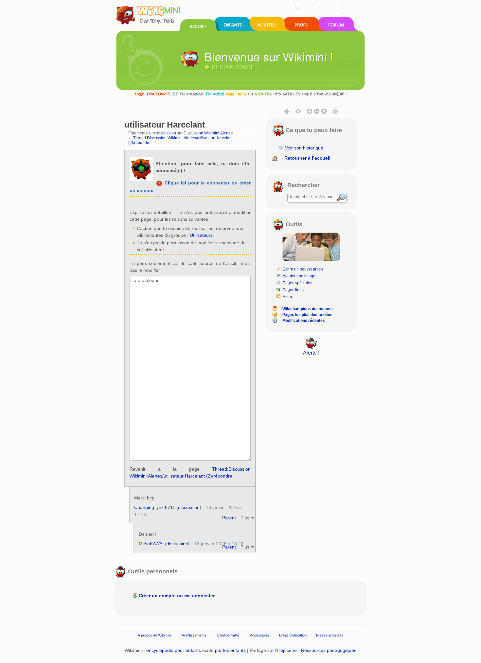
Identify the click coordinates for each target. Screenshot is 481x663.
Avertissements (194, 635)
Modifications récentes (303, 320)
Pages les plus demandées (307, 314)
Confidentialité (228, 635)
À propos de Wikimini (154, 635)
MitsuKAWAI (151, 543)
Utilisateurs (201, 235)
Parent (229, 517)
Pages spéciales (297, 283)
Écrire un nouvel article (303, 269)
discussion (166, 133)
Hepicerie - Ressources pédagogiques (316, 650)
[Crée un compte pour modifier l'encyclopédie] (240, 93)
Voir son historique (304, 147)
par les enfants (230, 650)
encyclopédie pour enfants (173, 650)
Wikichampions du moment (307, 308)
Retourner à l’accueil (307, 158)
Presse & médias (329, 635)
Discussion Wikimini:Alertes (208, 133)
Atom (287, 296)
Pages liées (293, 290)
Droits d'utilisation (293, 635)
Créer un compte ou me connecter (177, 595)
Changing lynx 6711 (154, 507)
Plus (244, 517)
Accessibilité (260, 635)
